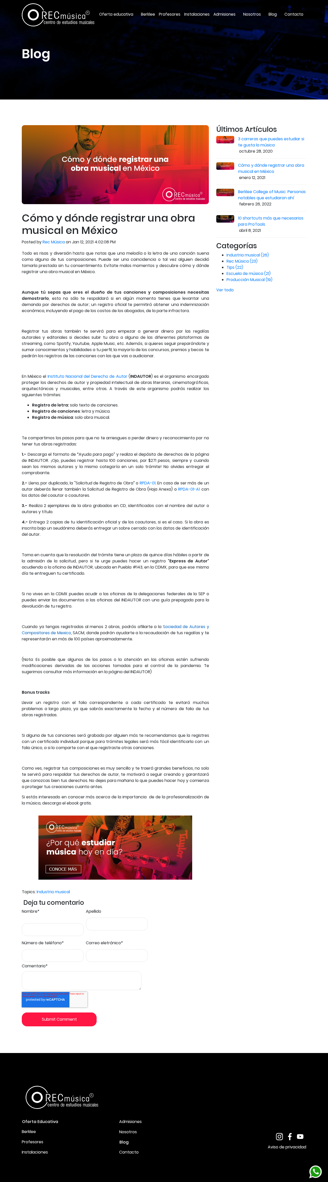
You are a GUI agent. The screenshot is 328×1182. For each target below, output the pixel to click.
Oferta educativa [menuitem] (116, 14)
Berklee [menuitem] (148, 14)
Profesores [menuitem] (169, 14)
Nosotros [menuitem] (252, 14)
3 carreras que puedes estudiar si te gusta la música (271, 142)
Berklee (29, 1132)
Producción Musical (249, 280)
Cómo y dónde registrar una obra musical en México (271, 168)
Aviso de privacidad (287, 1147)
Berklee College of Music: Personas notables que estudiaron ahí (272, 195)
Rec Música (54, 242)
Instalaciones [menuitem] (197, 14)
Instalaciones (35, 1152)
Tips (235, 267)
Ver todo (225, 290)
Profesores (32, 1142)
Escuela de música (249, 273)
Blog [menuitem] (273, 14)
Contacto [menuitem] (293, 14)
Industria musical (53, 892)
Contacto (129, 1152)
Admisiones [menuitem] (224, 14)
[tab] (66, 1121)
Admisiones (130, 1122)
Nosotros (128, 1132)
